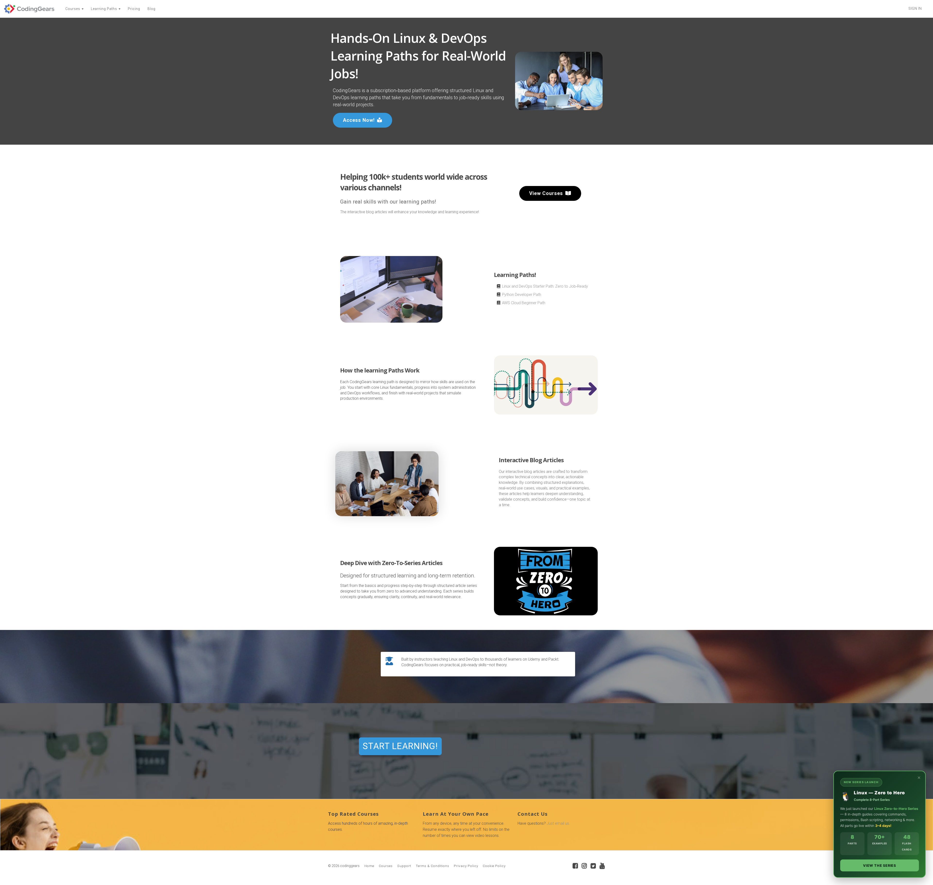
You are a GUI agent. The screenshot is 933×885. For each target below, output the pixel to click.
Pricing (134, 9)
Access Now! (359, 120)
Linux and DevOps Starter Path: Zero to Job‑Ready (545, 286)
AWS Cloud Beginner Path (523, 303)
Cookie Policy (494, 866)
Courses (386, 866)
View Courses (546, 193)
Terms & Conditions (432, 866)
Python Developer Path (521, 294)
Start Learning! (400, 746)
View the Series (879, 865)
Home (369, 866)
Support (404, 866)
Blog (151, 9)
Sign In (915, 8)
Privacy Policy (466, 866)
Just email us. (558, 823)
